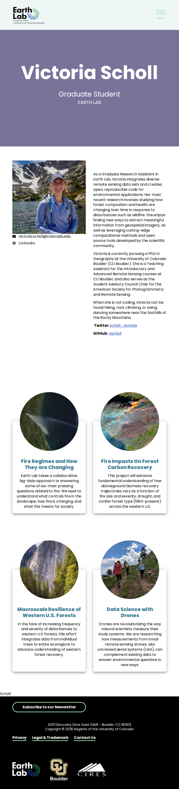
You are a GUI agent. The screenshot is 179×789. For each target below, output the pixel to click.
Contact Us (84, 737)
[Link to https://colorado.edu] (59, 769)
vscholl (115, 333)
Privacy (19, 737)
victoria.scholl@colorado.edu (44, 236)
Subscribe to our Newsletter (49, 707)
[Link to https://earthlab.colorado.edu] (26, 769)
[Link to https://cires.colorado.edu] (92, 769)
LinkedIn (27, 243)
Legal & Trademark (50, 737)
